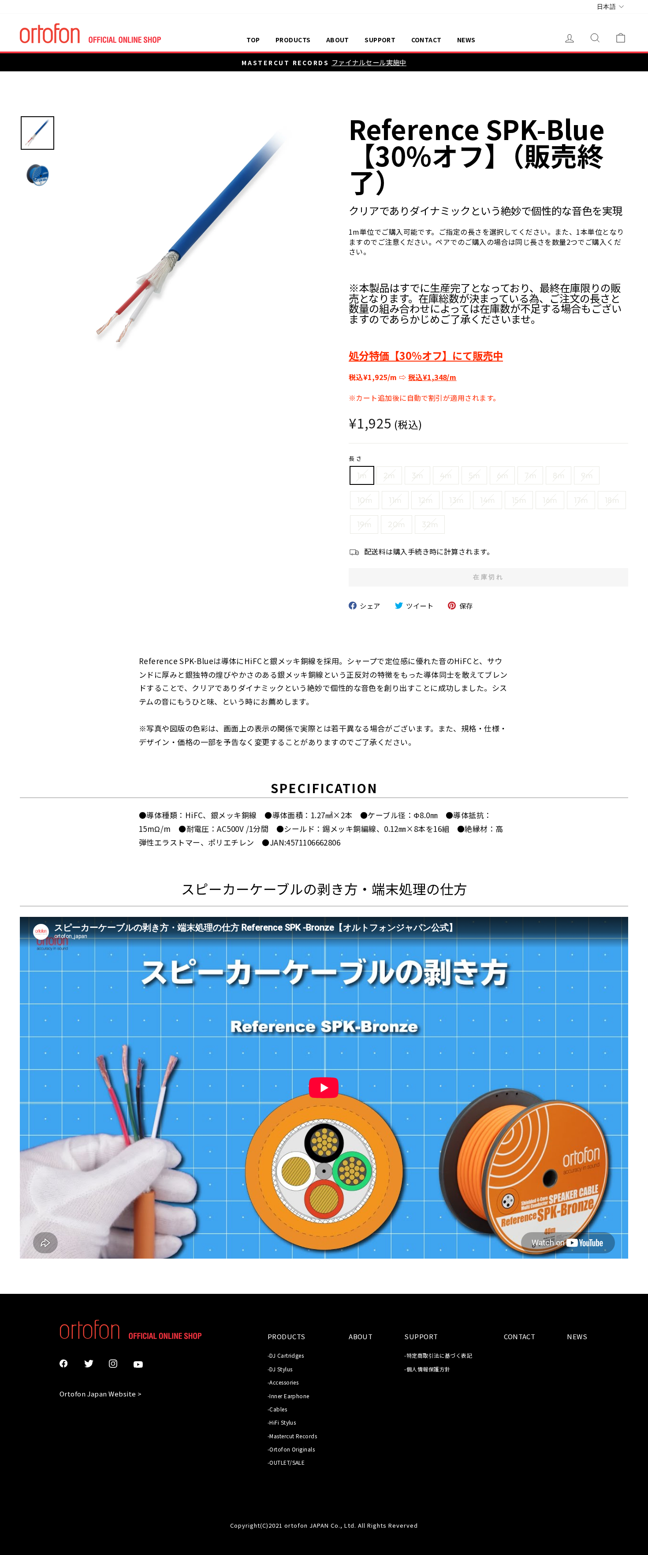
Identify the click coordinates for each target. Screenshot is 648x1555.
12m (425, 500)
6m (502, 475)
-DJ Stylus (280, 1369)
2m (389, 475)
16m (550, 500)
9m (586, 475)
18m (612, 500)
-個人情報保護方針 (427, 1369)
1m (362, 475)
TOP (253, 39)
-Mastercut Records (292, 1436)
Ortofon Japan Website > (101, 1393)
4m (446, 475)
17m (581, 500)
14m (487, 500)
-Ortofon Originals (291, 1449)
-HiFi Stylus (282, 1422)
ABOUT (337, 39)
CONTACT (426, 39)
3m (417, 475)
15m (519, 500)
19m (364, 524)
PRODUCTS (293, 39)
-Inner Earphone (288, 1396)
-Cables (277, 1409)
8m (558, 475)
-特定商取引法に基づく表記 (438, 1355)
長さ (356, 458)
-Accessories (283, 1382)
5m (474, 475)
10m (364, 500)
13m (456, 500)
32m (430, 524)
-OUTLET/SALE (286, 1462)
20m (396, 524)
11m (395, 500)
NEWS (466, 39)
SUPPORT (380, 39)
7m (530, 475)
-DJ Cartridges (286, 1355)
